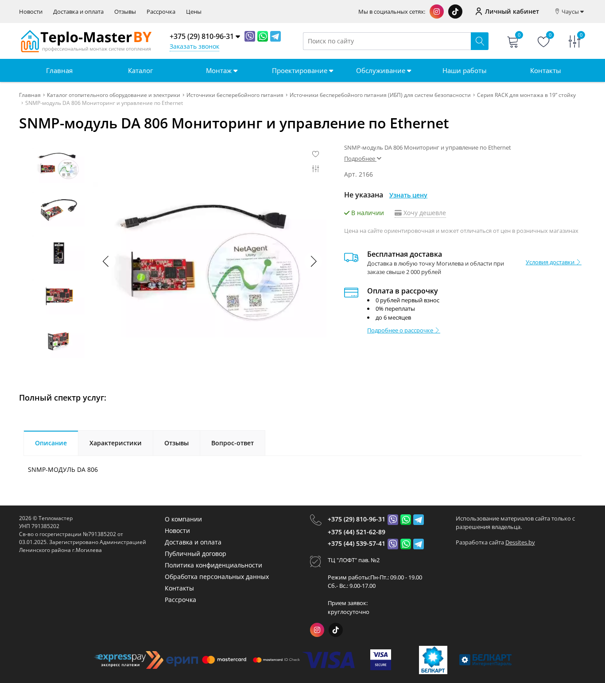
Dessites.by (520, 542)
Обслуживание (381, 70)
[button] (313, 261)
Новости (31, 12)
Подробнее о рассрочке (400, 330)
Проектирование (300, 70)
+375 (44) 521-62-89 (356, 532)
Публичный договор (195, 553)
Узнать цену (408, 195)
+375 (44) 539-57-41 (356, 543)
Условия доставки (551, 262)
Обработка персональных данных (217, 576)
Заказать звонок (194, 46)
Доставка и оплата (78, 12)
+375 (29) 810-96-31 (356, 519)
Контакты (545, 70)
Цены (194, 12)
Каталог (140, 70)
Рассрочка (161, 12)
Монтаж (219, 70)
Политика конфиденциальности (213, 565)
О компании (183, 519)
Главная (59, 70)
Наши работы (464, 70)
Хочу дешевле (424, 212)
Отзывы (125, 12)
